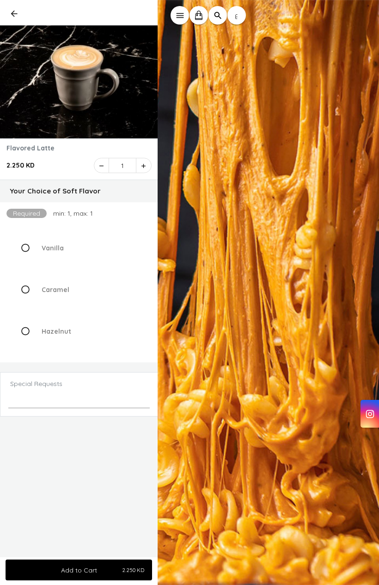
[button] (79, 191)
